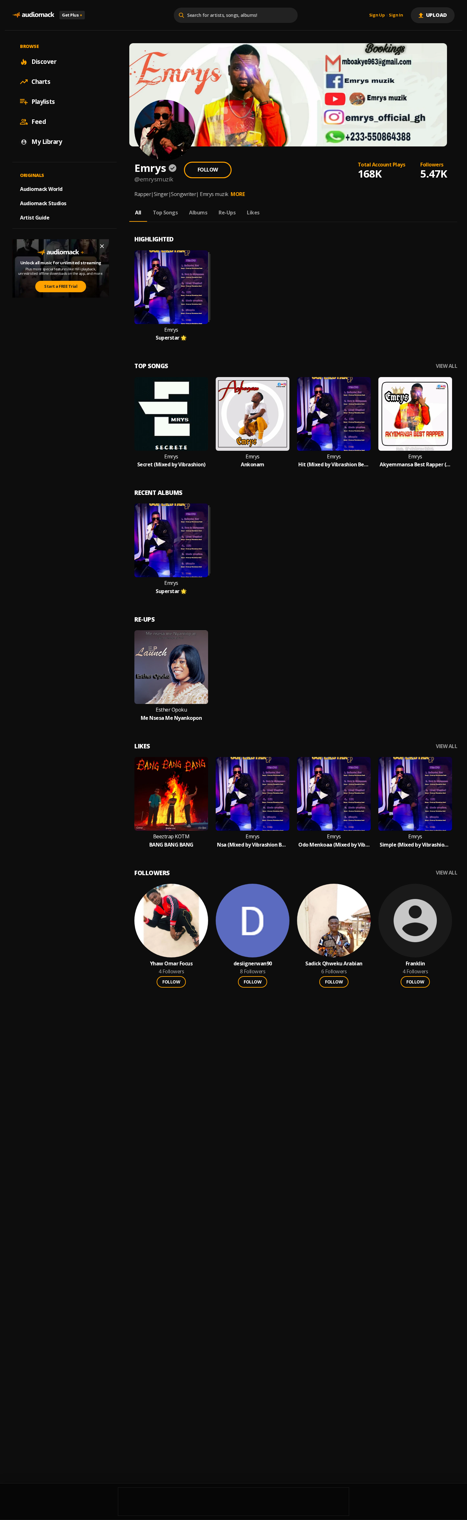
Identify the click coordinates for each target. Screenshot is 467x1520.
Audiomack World (41, 189)
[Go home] (33, 15)
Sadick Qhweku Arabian (333, 963)
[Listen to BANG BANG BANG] (171, 794)
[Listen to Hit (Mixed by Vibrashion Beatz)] (334, 414)
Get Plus (72, 15)
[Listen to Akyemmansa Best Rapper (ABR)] (415, 414)
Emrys (171, 330)
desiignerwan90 (253, 963)
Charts (40, 82)
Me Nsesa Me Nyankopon (171, 718)
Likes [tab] (253, 212)
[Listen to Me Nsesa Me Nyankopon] (171, 667)
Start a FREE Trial (60, 286)
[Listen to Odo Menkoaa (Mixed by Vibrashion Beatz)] (334, 794)
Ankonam (252, 464)
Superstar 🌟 (171, 337)
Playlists (43, 102)
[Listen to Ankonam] (252, 414)
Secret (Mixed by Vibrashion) (171, 464)
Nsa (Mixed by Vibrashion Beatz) (252, 844)
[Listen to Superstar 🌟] (171, 287)
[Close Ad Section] (102, 246)
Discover (43, 61)
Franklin (415, 963)
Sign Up (377, 15)
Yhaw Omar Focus (171, 963)
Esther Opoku (171, 709)
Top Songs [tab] (165, 212)
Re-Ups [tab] (227, 212)
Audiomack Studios (43, 203)
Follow (208, 169)
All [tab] (138, 212)
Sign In (396, 15)
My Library (46, 142)
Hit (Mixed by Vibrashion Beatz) (333, 464)
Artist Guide (34, 217)
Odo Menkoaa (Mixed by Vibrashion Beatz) (333, 844)
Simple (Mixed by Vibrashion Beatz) (415, 844)
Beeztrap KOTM (171, 836)
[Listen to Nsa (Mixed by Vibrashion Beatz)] (252, 794)
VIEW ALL (446, 366)
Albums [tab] (198, 212)
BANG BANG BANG (171, 844)
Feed (38, 122)
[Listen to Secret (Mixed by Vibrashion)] (171, 414)
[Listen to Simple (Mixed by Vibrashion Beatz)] (415, 794)
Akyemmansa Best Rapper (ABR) (415, 464)
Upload (436, 14)
